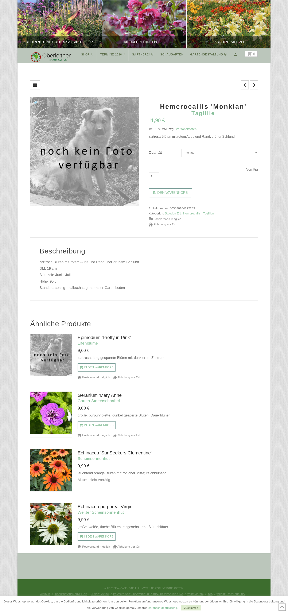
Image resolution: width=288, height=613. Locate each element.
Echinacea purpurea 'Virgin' (105, 509)
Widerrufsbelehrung (231, 594)
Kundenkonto (100, 594)
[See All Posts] (35, 85)
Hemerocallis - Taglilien (198, 213)
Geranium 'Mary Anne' (100, 398)
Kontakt (45, 594)
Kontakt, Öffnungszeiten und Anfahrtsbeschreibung (148, 594)
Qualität (155, 153)
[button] (36, 103)
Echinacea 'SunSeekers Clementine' (115, 455)
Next (262, 24)
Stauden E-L (173, 213)
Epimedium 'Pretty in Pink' (104, 340)
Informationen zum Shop (71, 594)
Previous (26, 24)
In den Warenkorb (170, 192)
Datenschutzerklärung (162, 607)
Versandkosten (186, 129)
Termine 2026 (195, 594)
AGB (210, 594)
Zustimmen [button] (191, 607)
